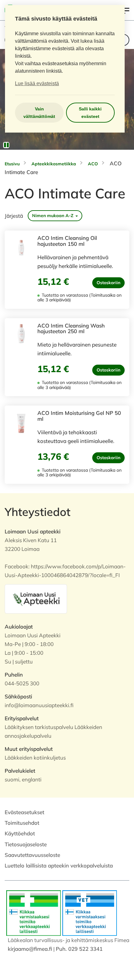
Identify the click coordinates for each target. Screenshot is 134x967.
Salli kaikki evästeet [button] (90, 112)
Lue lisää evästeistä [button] (37, 83)
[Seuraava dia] (124, 99)
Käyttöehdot (20, 833)
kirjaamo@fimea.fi (30, 948)
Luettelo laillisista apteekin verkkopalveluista (59, 865)
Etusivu (12, 164)
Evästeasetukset (24, 812)
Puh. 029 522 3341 (79, 948)
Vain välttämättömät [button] (39, 112)
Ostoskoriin (108, 282)
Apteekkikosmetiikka (53, 164)
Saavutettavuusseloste (32, 855)
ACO (93, 164)
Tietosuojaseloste (26, 844)
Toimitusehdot (22, 822)
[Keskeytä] (6, 145)
